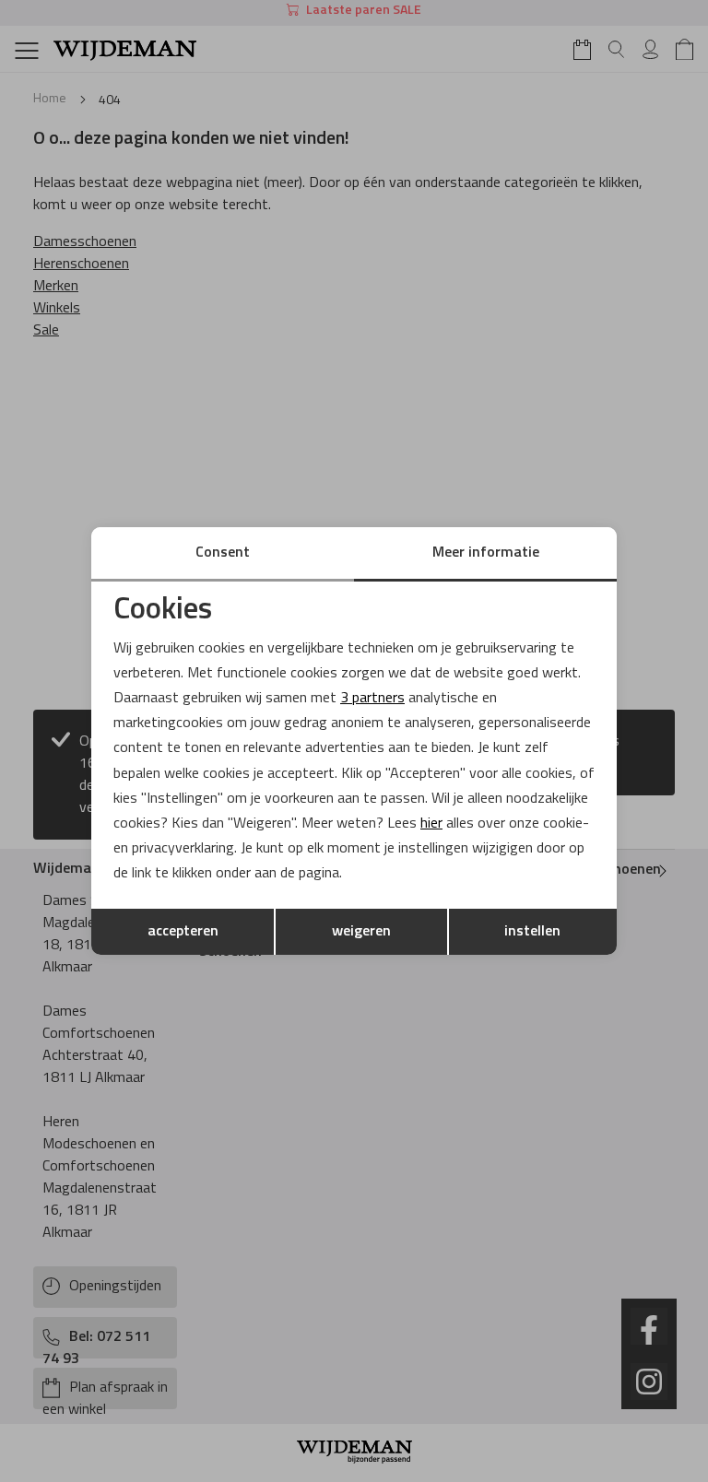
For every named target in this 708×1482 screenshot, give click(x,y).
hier (431, 824)
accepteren (183, 931)
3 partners (372, 698)
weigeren (361, 931)
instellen (532, 931)
